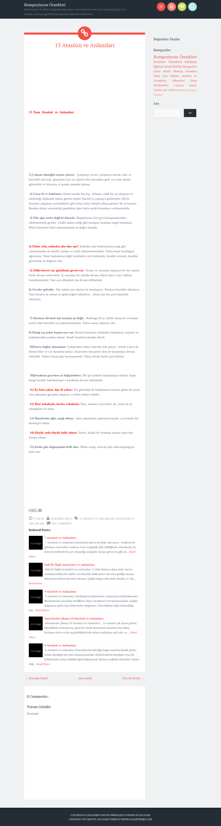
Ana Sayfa (85, 678)
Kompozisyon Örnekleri (45, 4)
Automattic (89, 819)
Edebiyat (191, 62)
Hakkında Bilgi (61, 518)
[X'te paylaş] (37, 510)
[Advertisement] (84, 76)
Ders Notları (170, 76)
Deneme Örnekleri (168, 62)
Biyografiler (190, 66)
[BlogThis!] (33, 510)
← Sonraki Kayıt (36, 678)
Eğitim (158, 66)
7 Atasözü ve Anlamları (60, 538)
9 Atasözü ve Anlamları (60, 591)
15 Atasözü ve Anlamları (84, 45)
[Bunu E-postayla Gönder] (30, 510)
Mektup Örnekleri (185, 71)
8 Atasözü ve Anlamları (60, 645)
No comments (61, 523)
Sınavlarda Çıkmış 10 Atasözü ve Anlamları (74, 618)
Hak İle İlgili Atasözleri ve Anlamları (69, 565)
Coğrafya (179, 85)
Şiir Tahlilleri (170, 90)
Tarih (157, 76)
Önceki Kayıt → (133, 678)
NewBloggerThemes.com (136, 819)
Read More (35, 583)
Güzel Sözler (162, 71)
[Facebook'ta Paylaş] (40, 510)
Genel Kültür (173, 66)
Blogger (145, 815)
